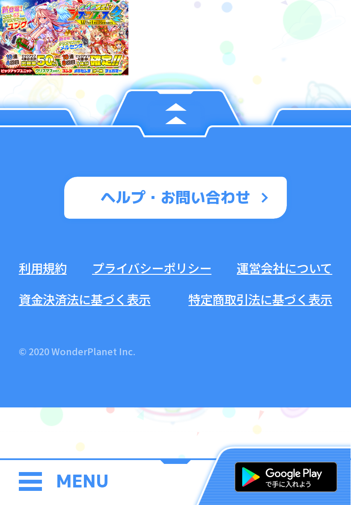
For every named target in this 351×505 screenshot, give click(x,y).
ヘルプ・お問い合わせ (175, 197)
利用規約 (43, 267)
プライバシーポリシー (151, 267)
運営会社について (284, 267)
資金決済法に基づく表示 (85, 299)
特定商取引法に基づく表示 (260, 299)
